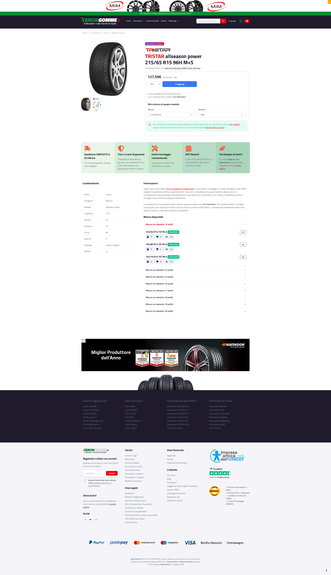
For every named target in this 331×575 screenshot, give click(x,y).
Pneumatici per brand (220, 401)
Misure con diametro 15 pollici (159, 276)
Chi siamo (171, 475)
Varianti (201, 109)
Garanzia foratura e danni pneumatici (141, 515)
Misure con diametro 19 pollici (159, 304)
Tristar (105, 32)
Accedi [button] (233, 21)
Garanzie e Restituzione (135, 500)
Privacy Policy (131, 522)
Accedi (170, 459)
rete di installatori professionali (180, 188)
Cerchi (128, 20)
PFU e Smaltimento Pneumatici (138, 504)
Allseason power (118, 32)
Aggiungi (180, 84)
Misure (151, 109)
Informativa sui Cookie (135, 518)
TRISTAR (154, 56)
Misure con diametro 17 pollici (159, 290)
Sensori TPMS (173, 489)
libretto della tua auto (214, 127)
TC (183, 564)
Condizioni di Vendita (134, 507)
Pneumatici (137, 20)
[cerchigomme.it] (101, 21)
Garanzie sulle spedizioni (136, 511)
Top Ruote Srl (165, 564)
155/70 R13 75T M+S (162, 256)
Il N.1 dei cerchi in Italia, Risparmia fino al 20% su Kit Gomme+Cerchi (165, 13)
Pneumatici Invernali (134, 473)
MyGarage (173, 20)
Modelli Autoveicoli (133, 480)
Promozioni (172, 482)
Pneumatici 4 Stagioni (134, 477)
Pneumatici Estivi (132, 470)
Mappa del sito (173, 496)
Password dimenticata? (177, 462)
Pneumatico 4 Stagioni (154, 43)
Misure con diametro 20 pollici (159, 311)
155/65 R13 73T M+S (162, 232)
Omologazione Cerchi (176, 493)
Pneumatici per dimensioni (181, 401)
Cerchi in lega (131, 455)
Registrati (171, 455)
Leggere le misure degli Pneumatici (182, 486)
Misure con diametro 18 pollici (159, 297)
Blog (169, 478)
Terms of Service (186, 561)
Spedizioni (129, 493)
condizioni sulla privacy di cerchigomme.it (99, 484)
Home (85, 32)
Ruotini (164, 20)
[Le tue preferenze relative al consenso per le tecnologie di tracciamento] (326, 570)
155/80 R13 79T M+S (162, 244)
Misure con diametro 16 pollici (159, 283)
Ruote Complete (152, 20)
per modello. (235, 124)
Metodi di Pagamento (134, 496)
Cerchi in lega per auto (95, 401)
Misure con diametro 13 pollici (159, 224)
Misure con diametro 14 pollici (159, 269)
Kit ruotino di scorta (133, 466)
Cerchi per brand (134, 401)
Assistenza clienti (174, 500)
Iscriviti (112, 473)
